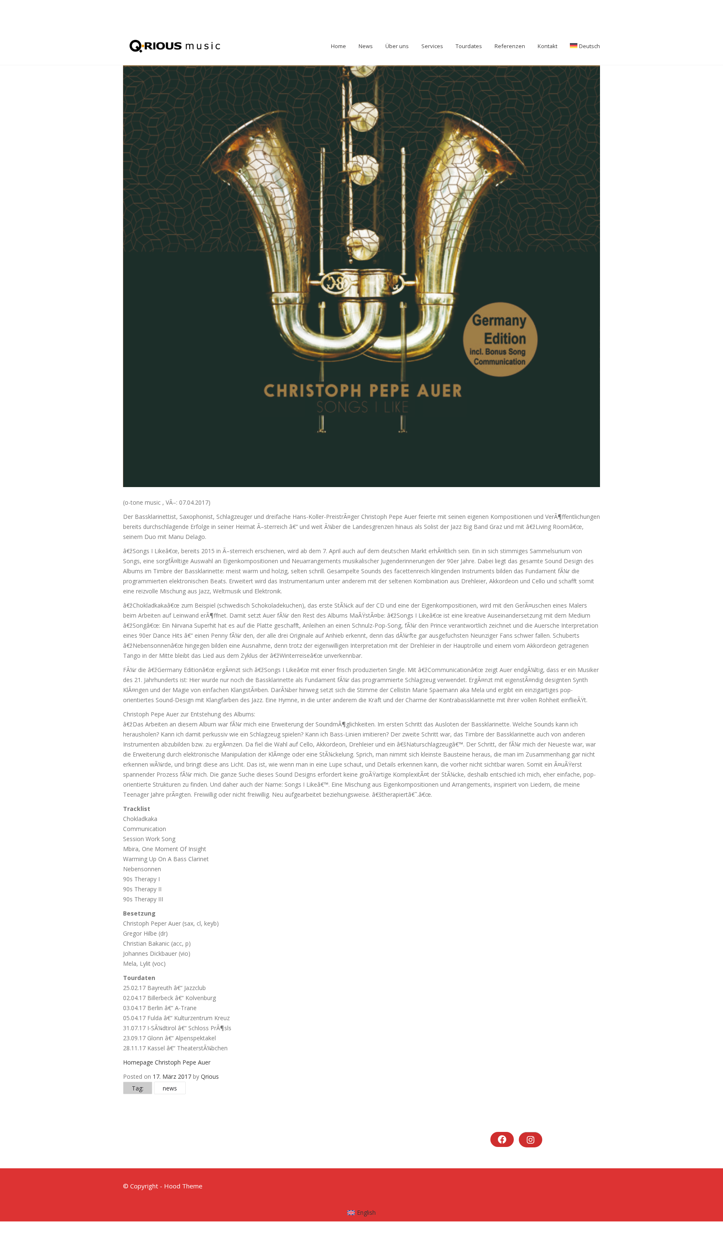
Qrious (210, 1076)
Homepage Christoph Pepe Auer (166, 1062)
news (170, 1088)
